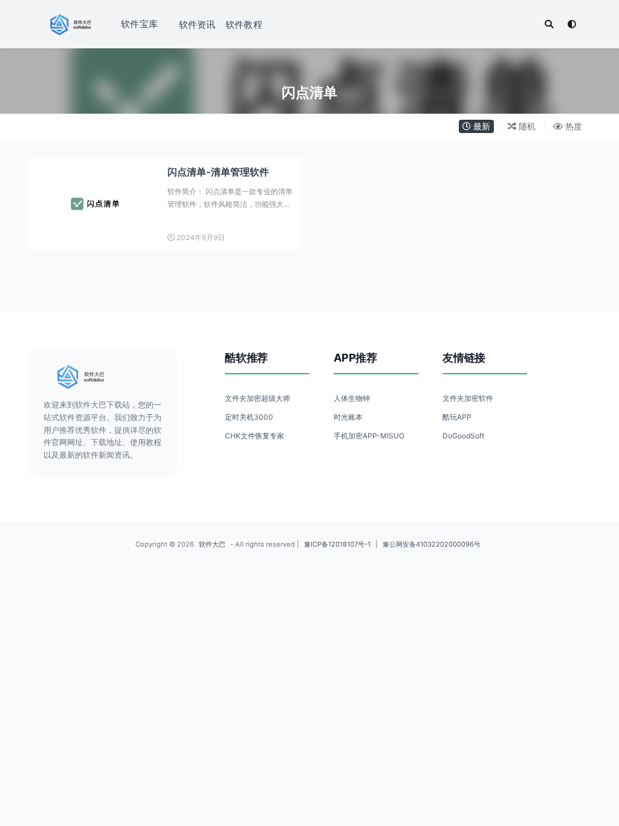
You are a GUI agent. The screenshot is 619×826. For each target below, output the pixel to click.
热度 (572, 126)
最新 (480, 126)
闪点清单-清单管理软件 (218, 172)
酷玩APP (457, 416)
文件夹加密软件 (467, 398)
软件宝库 (139, 24)
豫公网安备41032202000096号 (432, 544)
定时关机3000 (249, 416)
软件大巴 (212, 544)
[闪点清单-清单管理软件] (94, 203)
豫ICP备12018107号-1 (337, 544)
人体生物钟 (352, 398)
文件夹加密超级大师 (257, 398)
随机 (526, 126)
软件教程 (243, 24)
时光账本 (348, 416)
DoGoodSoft (463, 435)
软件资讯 (197, 24)
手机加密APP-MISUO (369, 435)
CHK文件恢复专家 (254, 435)
